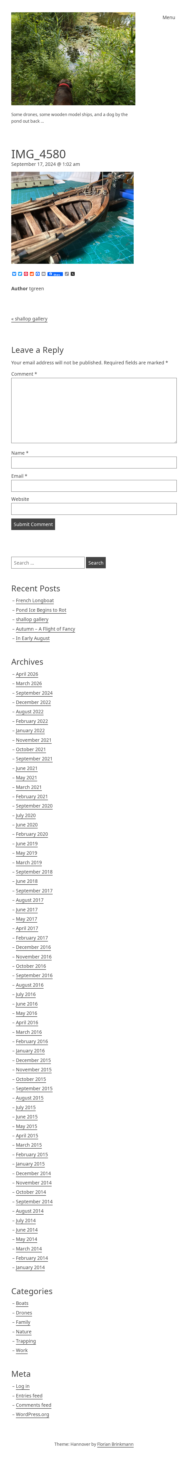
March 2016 (29, 1032)
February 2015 (32, 1154)
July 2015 (26, 1107)
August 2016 (30, 985)
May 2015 (26, 1126)
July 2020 (26, 815)
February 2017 (32, 937)
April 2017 (27, 928)
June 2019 (27, 843)
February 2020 (32, 834)
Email (19, 476)
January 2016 (30, 1050)
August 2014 (30, 1211)
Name (20, 453)
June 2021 (27, 768)
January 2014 (30, 1267)
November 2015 (34, 1069)
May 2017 (26, 919)
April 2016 (27, 1022)
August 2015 (30, 1097)
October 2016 (31, 966)
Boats (22, 1303)
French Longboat (35, 600)
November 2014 (34, 1182)
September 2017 (34, 890)
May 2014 (26, 1239)
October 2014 (31, 1192)
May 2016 (26, 1013)
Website (20, 499)
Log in (23, 1386)
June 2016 (27, 1003)
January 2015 (30, 1163)
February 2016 (32, 1041)
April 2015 (27, 1135)
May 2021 (26, 777)
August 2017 (30, 900)
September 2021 (34, 758)
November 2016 (34, 956)
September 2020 (34, 805)
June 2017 (27, 909)
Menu (169, 17)
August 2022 (30, 711)
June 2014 (27, 1229)
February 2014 (32, 1258)
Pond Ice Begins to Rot (41, 610)
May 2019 (26, 852)
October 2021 (31, 749)
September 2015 (34, 1088)
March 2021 (29, 787)
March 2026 (29, 683)
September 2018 (34, 871)
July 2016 (26, 994)
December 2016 (33, 947)
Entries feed (29, 1395)
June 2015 (27, 1116)
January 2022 (30, 730)
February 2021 (32, 796)
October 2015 (31, 1079)
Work (22, 1350)
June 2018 (27, 881)
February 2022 (32, 721)
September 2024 (34, 693)
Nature (24, 1331)
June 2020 (27, 824)
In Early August (33, 638)
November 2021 (34, 740)
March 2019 (29, 862)
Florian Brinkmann (115, 1444)
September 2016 (34, 975)
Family (23, 1322)
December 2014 (33, 1173)
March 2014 (29, 1248)
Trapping (26, 1341)
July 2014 (26, 1220)
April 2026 (27, 674)
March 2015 (29, 1144)
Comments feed (33, 1405)
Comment (24, 374)
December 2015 (33, 1060)
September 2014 (34, 1201)
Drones (24, 1312)
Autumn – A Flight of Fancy (45, 628)
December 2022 (33, 702)
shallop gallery (31, 318)
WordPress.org (32, 1414)
